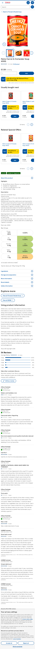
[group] (11, 106)
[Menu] (2, 2)
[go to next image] (31, 53)
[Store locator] (32, 2)
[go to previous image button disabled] (3, 53)
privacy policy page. (27, 619)
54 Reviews (16, 64)
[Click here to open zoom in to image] (4, 44)
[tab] (10, 53)
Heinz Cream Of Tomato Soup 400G (9, 102)
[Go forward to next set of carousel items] (31, 124)
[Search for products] (32, 7)
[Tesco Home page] (7, 2)
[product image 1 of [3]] (17, 31)
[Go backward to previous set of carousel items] (28, 124)
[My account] (28, 2)
